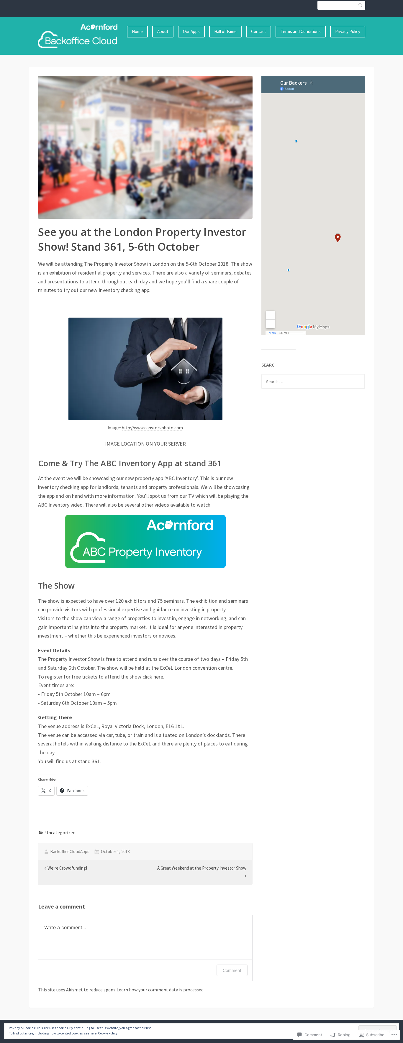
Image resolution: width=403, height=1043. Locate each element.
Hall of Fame (225, 31)
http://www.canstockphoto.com (152, 428)
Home (137, 31)
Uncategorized (60, 832)
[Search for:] (313, 381)
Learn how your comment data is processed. (160, 990)
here (158, 676)
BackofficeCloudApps (69, 851)
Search (360, 5)
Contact (258, 31)
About (162, 31)
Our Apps (191, 31)
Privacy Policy (347, 31)
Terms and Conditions (301, 31)
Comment (232, 970)
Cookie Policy (107, 1033)
